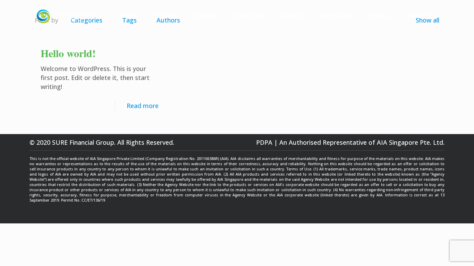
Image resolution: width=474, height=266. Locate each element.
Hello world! (68, 53)
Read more (143, 105)
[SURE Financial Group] (66, 15)
